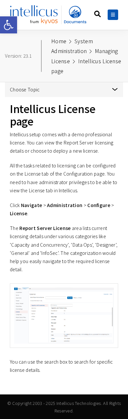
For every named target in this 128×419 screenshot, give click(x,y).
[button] (8, 24)
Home (58, 41)
